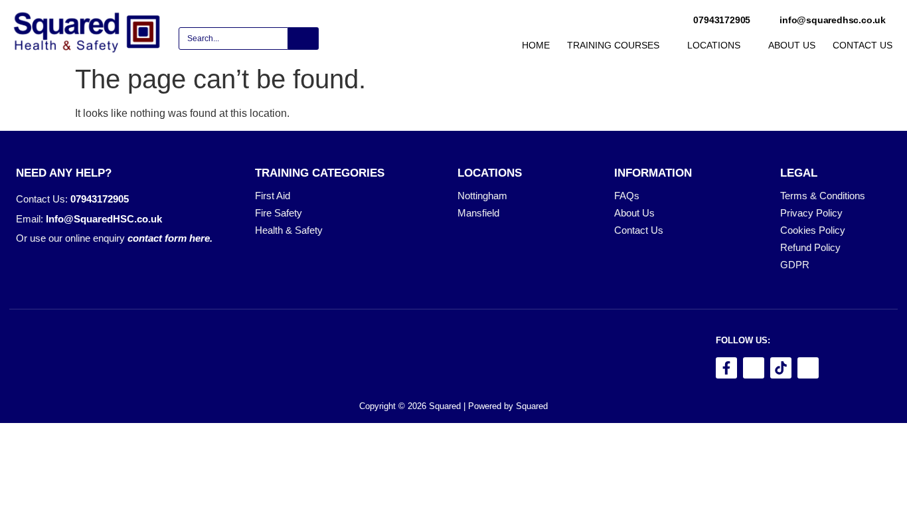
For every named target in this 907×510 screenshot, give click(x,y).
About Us (634, 213)
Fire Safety (278, 213)
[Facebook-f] (726, 368)
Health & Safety (289, 230)
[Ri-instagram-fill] (753, 368)
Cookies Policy (812, 230)
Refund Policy (810, 248)
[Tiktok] (780, 368)
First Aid (272, 196)
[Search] (303, 38)
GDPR (794, 265)
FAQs (626, 196)
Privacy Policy (811, 213)
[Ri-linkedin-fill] (808, 368)
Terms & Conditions (822, 196)
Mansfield (478, 213)
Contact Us (638, 230)
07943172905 (99, 199)
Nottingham (482, 196)
